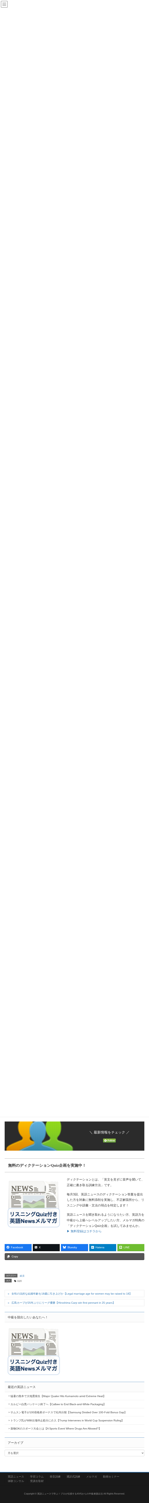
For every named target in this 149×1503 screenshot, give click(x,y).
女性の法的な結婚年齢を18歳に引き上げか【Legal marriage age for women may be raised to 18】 (71, 1293)
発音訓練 (55, 1476)
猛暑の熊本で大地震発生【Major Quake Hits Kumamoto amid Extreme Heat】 (58, 1396)
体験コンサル (16, 1481)
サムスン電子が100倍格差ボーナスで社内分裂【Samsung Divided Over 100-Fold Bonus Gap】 (68, 1412)
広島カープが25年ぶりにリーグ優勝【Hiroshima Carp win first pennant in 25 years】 (63, 1302)
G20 (19, 1281)
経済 (22, 1276)
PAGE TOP (141, 1454)
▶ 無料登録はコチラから (84, 1231)
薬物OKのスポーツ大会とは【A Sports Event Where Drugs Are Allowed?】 (55, 1428)
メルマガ (91, 1476)
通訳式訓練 (73, 1476)
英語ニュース (16, 1476)
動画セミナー (111, 1476)
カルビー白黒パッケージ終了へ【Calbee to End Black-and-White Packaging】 (58, 1404)
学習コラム (37, 1476)
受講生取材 (37, 1481)
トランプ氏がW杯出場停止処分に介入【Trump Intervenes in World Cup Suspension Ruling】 (67, 1420)
